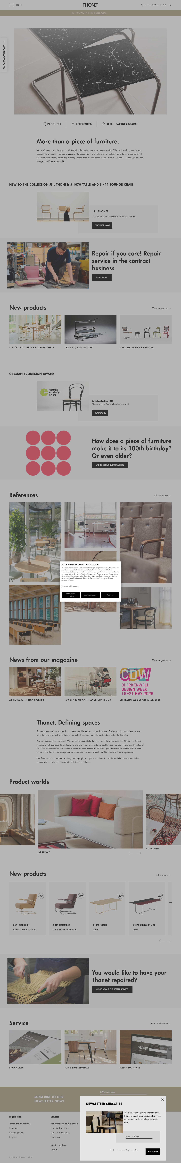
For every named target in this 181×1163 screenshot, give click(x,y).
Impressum (74, 586)
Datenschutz (66, 586)
